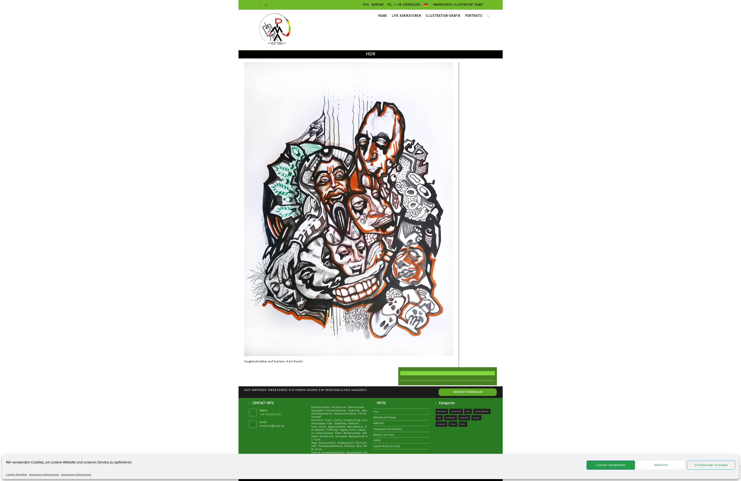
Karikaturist (339, 407)
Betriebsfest (441, 411)
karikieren (341, 436)
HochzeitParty (327, 443)
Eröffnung (332, 429)
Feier (314, 426)
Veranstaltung (351, 420)
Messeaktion (354, 452)
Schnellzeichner (320, 407)
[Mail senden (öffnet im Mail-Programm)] (267, 5)
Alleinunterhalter (336, 410)
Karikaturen (327, 436)
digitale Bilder (456, 411)
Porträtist (317, 420)
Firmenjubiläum (324, 433)
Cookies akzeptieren (611, 465)
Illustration (441, 424)
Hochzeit (476, 418)
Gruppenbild (464, 418)
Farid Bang (316, 441)
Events (338, 420)
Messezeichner (337, 426)
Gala (359, 446)
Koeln (338, 433)
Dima (352, 429)
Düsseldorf (317, 410)
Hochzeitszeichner (345, 413)
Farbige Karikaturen (482, 411)
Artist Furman (316, 450)
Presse (463, 424)
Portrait (453, 424)
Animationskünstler (333, 452)
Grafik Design (450, 418)
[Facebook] (261, 5)
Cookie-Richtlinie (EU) (386, 446)
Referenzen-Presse (384, 417)
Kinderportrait (346, 443)
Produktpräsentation (330, 446)
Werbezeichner (352, 433)
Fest (330, 423)
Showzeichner (356, 407)
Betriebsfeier (355, 426)
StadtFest (340, 423)
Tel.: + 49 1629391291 (404, 5)
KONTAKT (378, 5)
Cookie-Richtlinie (16, 474)
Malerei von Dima (383, 434)
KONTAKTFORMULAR (467, 392)
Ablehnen (661, 465)
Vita (366, 5)
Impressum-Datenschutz (44, 474)
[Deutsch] (426, 5)
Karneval (349, 446)
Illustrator (354, 410)
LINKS (377, 440)
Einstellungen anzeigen (711, 465)
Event (328, 420)
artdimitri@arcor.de (272, 426)
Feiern (323, 426)
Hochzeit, (354, 423)
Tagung (344, 429)
